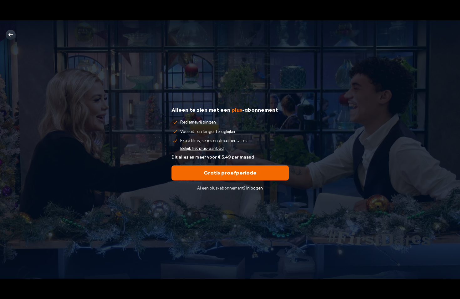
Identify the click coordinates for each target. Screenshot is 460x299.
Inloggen (254, 188)
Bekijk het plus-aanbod (202, 148)
